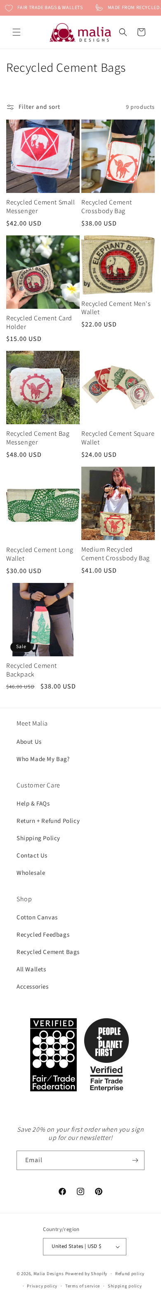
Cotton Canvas (37, 917)
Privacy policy (42, 1286)
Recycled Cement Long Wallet (39, 554)
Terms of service (82, 1286)
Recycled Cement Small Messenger (40, 206)
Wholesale (31, 873)
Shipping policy (125, 1286)
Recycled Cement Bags (48, 952)
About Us (29, 742)
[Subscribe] (135, 1160)
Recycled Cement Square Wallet (117, 438)
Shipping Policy (38, 838)
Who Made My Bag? (43, 759)
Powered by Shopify (86, 1274)
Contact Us (32, 855)
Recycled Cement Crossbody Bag (106, 206)
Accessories (33, 986)
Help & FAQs (33, 803)
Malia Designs (48, 1274)
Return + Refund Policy (48, 821)
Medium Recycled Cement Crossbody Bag (115, 553)
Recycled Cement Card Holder (39, 322)
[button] (16, 32)
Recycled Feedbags (43, 934)
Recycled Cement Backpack (31, 670)
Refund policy (129, 1274)
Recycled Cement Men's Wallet (116, 308)
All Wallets (31, 969)
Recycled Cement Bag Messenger (37, 438)
